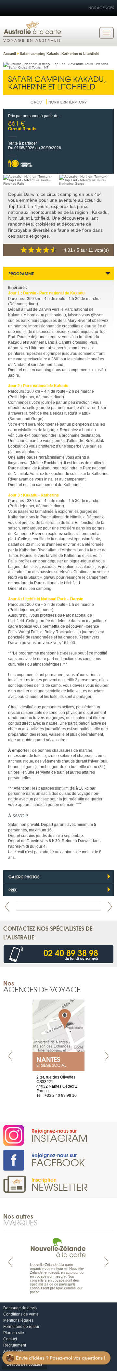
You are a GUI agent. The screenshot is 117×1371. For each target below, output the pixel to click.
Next (110, 907)
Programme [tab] (21, 273)
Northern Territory (67, 101)
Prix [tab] (12, 890)
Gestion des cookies (24, 1364)
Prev (7, 907)
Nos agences (101, 7)
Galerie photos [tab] (23, 877)
